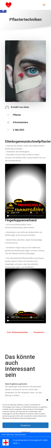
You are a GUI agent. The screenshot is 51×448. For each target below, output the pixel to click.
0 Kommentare (20, 122)
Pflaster (17, 115)
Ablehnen (25, 432)
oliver (26, 107)
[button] (47, 400)
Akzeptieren (25, 425)
